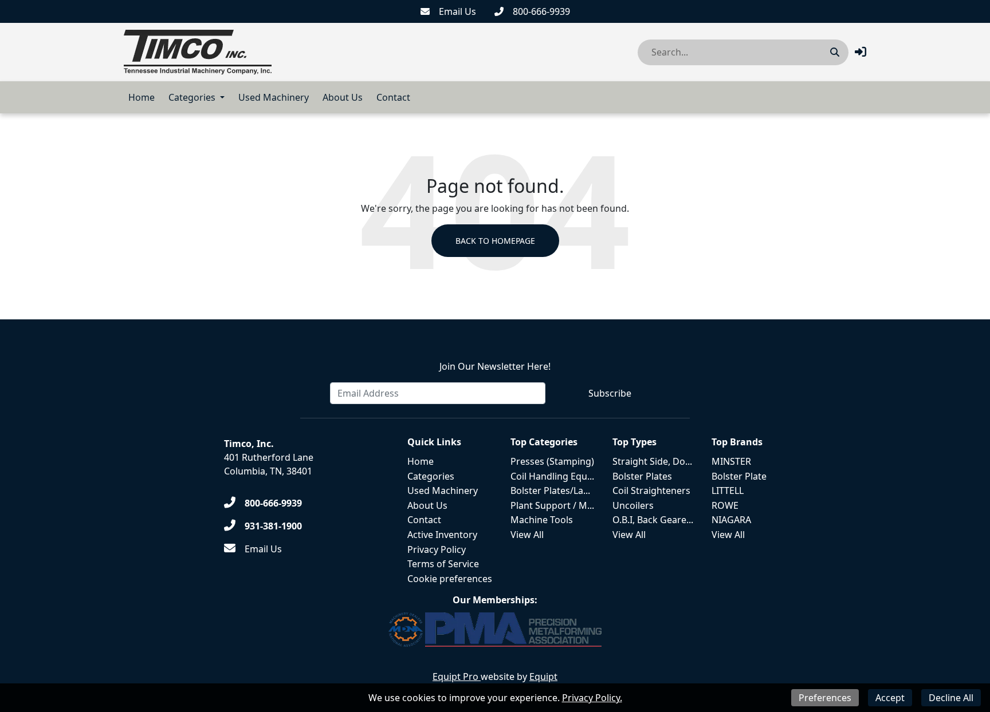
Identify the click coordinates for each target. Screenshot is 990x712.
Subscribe (609, 393)
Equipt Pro (457, 676)
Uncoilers (633, 505)
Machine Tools (541, 519)
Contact (393, 97)
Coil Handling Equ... (552, 476)
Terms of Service (443, 563)
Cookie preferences (449, 578)
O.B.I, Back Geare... (652, 519)
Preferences (825, 697)
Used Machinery (273, 97)
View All (527, 534)
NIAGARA (731, 519)
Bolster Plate (739, 476)
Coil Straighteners (651, 490)
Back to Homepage (495, 240)
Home (141, 97)
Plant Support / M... (552, 505)
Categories (191, 97)
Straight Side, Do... (652, 461)
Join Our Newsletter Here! (495, 366)
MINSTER (731, 461)
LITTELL (728, 490)
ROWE (725, 505)
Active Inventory (442, 534)
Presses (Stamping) (552, 461)
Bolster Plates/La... (550, 490)
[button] (860, 52)
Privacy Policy (436, 549)
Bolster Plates (642, 476)
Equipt (543, 676)
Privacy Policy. (592, 697)
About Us (343, 97)
